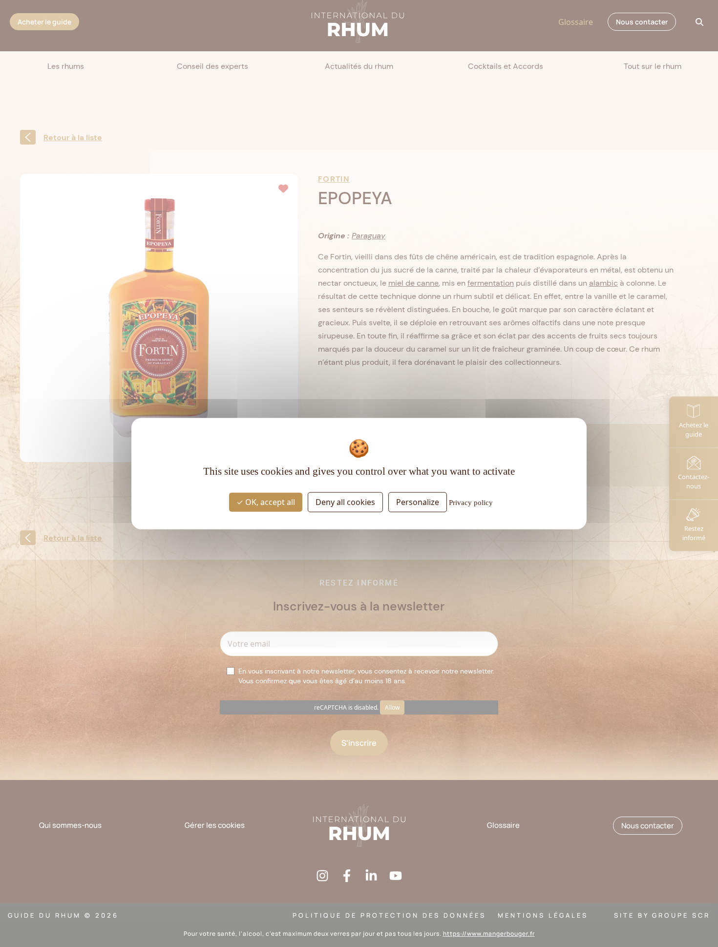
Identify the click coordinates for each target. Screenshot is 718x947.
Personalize (417, 502)
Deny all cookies (345, 502)
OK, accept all (269, 502)
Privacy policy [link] (471, 502)
